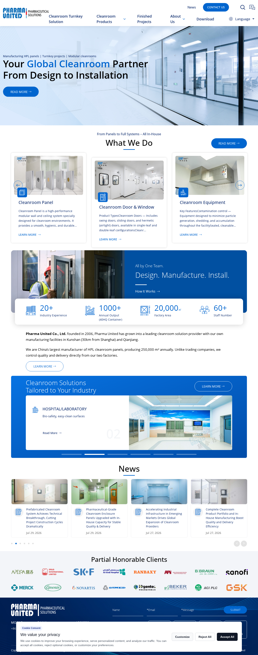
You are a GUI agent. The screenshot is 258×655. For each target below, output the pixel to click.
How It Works (145, 291)
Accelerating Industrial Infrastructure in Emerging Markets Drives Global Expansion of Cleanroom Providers (164, 517)
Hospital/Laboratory (65, 408)
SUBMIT (235, 610)
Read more (227, 143)
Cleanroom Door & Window (126, 207)
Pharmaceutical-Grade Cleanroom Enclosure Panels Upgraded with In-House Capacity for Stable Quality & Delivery (103, 517)
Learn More (27, 235)
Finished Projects (144, 19)
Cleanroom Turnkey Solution (66, 19)
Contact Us (216, 7)
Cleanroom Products (106, 19)
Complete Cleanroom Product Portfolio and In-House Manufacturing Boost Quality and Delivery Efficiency (224, 517)
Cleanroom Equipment (120, 24)
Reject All (205, 636)
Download (205, 19)
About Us (175, 19)
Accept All (227, 636)
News (191, 7)
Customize (182, 636)
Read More (50, 433)
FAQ (177, 24)
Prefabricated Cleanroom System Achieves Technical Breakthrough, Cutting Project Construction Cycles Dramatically (44, 517)
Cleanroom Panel (115, 25)
